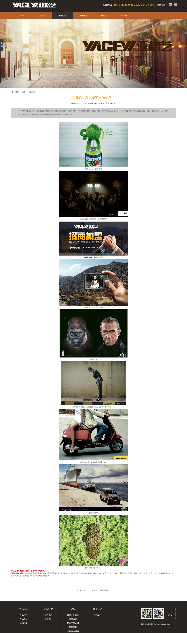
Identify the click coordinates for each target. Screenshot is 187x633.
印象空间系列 (73, 623)
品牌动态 (48, 615)
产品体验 (24, 615)
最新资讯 (48, 619)
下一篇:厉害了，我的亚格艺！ (99, 590)
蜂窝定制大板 (73, 615)
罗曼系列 (73, 627)
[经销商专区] (161, 5)
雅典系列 (73, 619)
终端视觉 (83, 16)
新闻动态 (63, 16)
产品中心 (42, 16)
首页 (22, 16)
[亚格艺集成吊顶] (30, 5)
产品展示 (24, 619)
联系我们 (124, 16)
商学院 (104, 16)
